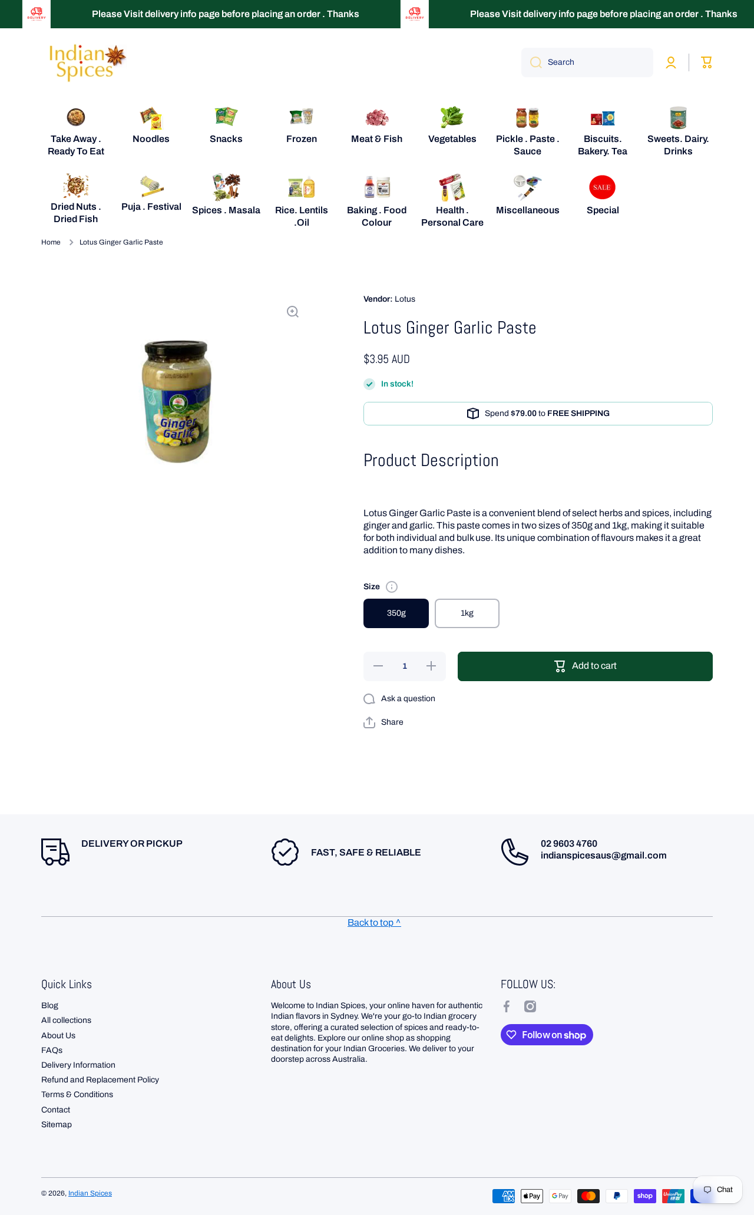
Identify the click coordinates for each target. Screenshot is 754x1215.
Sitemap (56, 1124)
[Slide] (392, 587)
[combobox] (587, 62)
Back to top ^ (374, 922)
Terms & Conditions (77, 1094)
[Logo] (85, 62)
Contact (55, 1109)
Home (51, 242)
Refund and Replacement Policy (100, 1079)
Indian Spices (90, 1193)
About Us (58, 1035)
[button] (383, 722)
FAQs (51, 1050)
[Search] (531, 62)
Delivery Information (78, 1065)
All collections (66, 1020)
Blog (49, 1005)
